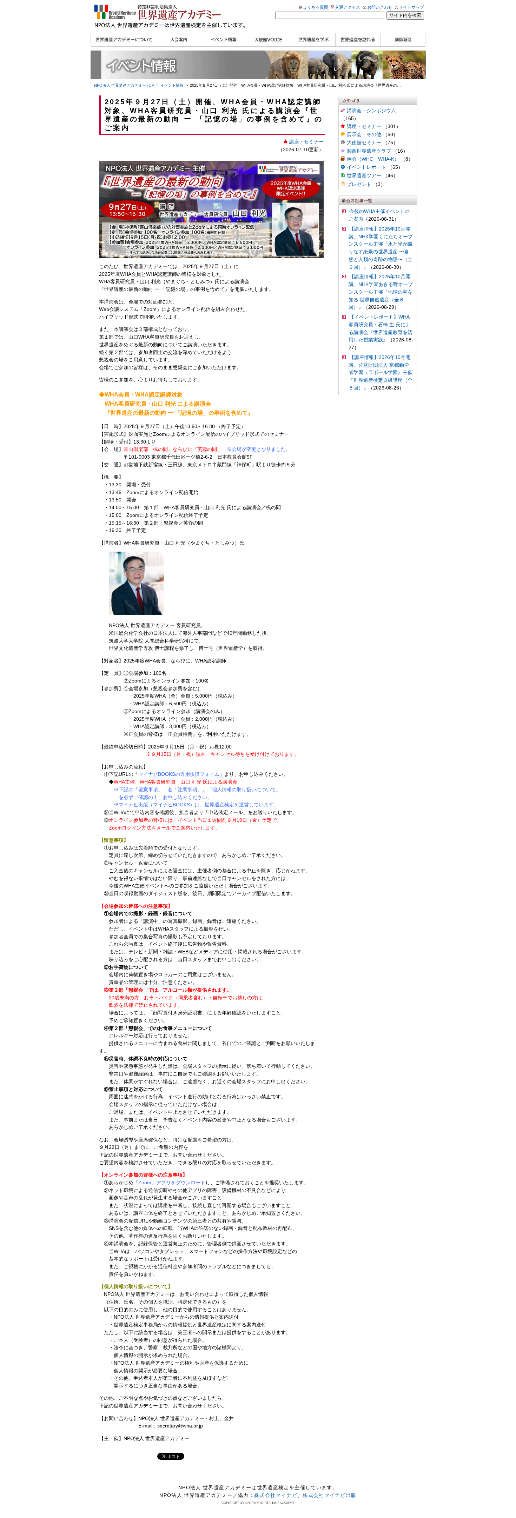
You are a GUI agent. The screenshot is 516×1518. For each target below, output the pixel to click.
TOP (124, 85)
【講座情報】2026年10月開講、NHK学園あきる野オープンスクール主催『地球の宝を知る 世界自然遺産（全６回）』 (381, 292)
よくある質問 (315, 7)
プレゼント (359, 184)
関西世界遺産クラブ (369, 151)
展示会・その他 (364, 134)
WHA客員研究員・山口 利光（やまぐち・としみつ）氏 (159, 281)
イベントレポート (366, 167)
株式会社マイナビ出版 (330, 1495)
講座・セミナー (364, 126)
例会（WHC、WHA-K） (373, 159)
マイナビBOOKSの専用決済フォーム (178, 774)
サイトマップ (411, 7)
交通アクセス (347, 7)
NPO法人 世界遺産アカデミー (157, 1438)
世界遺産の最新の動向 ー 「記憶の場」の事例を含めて (164, 289)
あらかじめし (159, 1182)
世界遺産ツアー (364, 175)
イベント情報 (172, 85)
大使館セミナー (364, 142)
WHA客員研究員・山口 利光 (140, 403)
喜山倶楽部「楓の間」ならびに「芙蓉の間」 (173, 449)
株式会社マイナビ (275, 1495)
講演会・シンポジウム (371, 110)
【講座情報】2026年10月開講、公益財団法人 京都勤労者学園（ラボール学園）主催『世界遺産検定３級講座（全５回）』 (380, 373)
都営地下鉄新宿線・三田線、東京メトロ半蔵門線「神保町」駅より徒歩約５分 (210, 464)
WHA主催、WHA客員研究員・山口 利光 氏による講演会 (175, 782)
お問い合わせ (379, 7)
